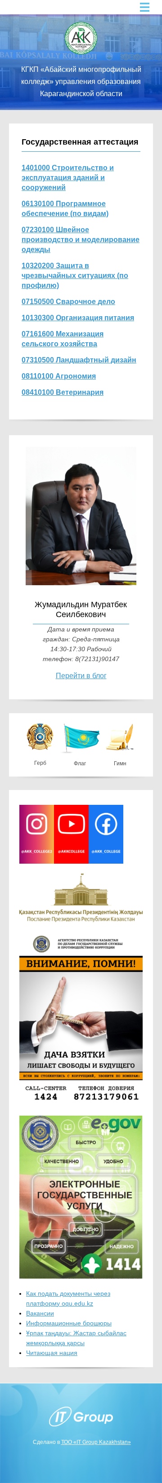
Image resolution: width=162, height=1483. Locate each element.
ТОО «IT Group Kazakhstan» (96, 1442)
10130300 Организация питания (78, 318)
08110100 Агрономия (59, 376)
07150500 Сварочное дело (68, 301)
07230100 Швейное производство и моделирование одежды (81, 239)
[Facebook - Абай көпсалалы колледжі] (106, 861)
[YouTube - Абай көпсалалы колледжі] (71, 861)
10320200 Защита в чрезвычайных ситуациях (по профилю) (75, 275)
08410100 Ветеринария (63, 392)
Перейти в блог (81, 676)
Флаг (80, 763)
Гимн (120, 763)
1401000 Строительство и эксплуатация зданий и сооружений (68, 177)
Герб (40, 763)
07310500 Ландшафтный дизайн (79, 360)
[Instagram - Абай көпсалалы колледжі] (36, 861)
